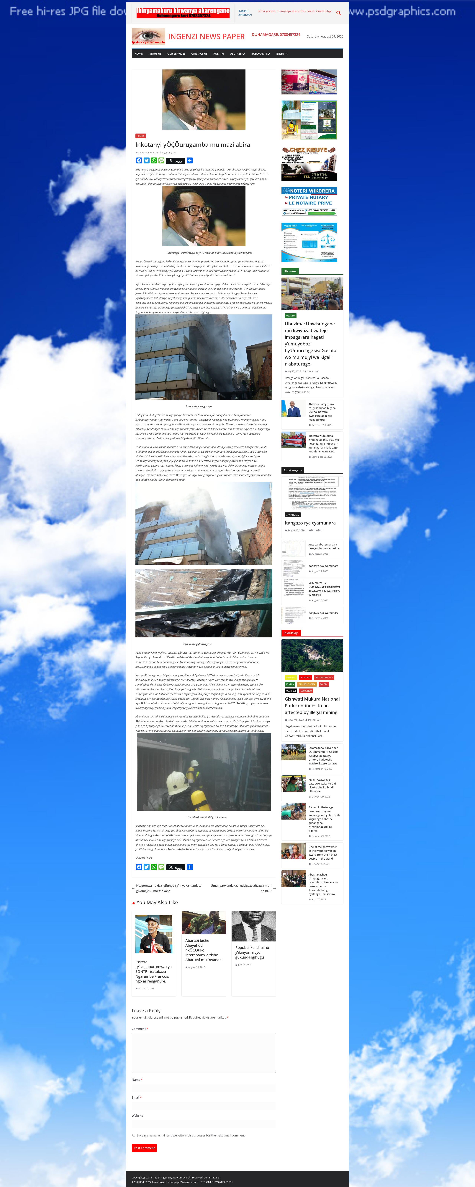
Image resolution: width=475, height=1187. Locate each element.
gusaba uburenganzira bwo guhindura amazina (324, 546)
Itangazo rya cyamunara (310, 523)
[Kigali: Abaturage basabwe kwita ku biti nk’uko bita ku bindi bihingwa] (293, 788)
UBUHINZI (291, 691)
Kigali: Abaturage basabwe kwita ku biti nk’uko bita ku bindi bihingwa (322, 785)
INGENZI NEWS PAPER (206, 36)
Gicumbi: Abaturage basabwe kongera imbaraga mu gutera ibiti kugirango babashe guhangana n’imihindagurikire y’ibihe (324, 819)
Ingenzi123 (314, 719)
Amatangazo (292, 515)
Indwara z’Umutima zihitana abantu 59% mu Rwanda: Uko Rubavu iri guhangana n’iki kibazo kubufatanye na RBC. (324, 443)
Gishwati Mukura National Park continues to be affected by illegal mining (312, 705)
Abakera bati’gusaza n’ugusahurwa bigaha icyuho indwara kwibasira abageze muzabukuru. (322, 411)
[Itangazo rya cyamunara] (312, 493)
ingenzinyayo (169, 152)
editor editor (312, 371)
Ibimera (290, 684)
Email (137, 1097)
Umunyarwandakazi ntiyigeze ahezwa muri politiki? (241, 888)
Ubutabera (237, 53)
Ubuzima (290, 315)
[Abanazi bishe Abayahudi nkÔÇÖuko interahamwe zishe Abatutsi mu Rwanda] (204, 914)
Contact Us (199, 53)
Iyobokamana (260, 53)
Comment (140, 1029)
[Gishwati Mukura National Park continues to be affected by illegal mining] (312, 655)
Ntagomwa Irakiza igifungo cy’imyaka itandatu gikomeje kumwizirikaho (169, 888)
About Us (155, 53)
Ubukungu (306, 691)
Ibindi (280, 53)
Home (139, 53)
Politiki (218, 53)
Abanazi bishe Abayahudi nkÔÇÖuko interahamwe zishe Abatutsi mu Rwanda (203, 950)
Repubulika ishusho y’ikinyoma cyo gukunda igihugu (252, 952)
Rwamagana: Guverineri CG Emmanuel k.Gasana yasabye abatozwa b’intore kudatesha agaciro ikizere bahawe (323, 755)
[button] (285, 53)
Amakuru (291, 677)
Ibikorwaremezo (324, 677)
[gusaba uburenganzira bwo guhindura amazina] (293, 549)
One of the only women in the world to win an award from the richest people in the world (323, 852)
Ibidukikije (305, 677)
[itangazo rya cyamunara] (293, 568)
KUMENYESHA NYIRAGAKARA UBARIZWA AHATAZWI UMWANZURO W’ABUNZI (324, 589)
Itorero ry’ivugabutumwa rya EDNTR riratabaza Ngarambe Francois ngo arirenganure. (153, 971)
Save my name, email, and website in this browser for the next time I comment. (191, 1135)
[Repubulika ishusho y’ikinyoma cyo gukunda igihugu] (254, 914)
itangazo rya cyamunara (272, 11)
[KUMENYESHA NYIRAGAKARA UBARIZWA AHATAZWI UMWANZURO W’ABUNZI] (293, 592)
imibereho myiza (307, 684)
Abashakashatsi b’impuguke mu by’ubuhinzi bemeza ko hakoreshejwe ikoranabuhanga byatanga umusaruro (323, 884)
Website (137, 1115)
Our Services (176, 53)
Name (137, 1080)
